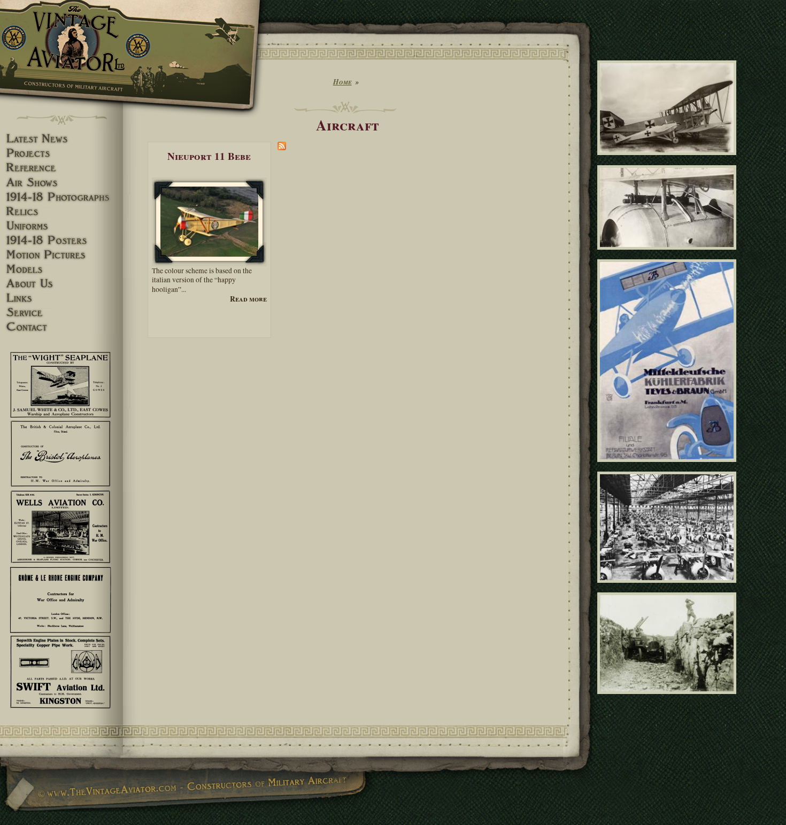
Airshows (61, 182)
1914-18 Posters (61, 240)
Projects (61, 153)
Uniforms (61, 226)
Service (61, 312)
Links (61, 298)
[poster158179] (668, 466)
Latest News (61, 139)
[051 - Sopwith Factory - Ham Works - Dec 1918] (668, 587)
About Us (61, 283)
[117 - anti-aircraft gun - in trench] (668, 698)
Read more (248, 299)
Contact (61, 327)
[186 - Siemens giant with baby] (668, 160)
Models (61, 269)
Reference (61, 167)
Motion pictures (61, 255)
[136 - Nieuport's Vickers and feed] (668, 254)
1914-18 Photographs (61, 197)
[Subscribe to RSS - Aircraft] (282, 147)
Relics (61, 211)
